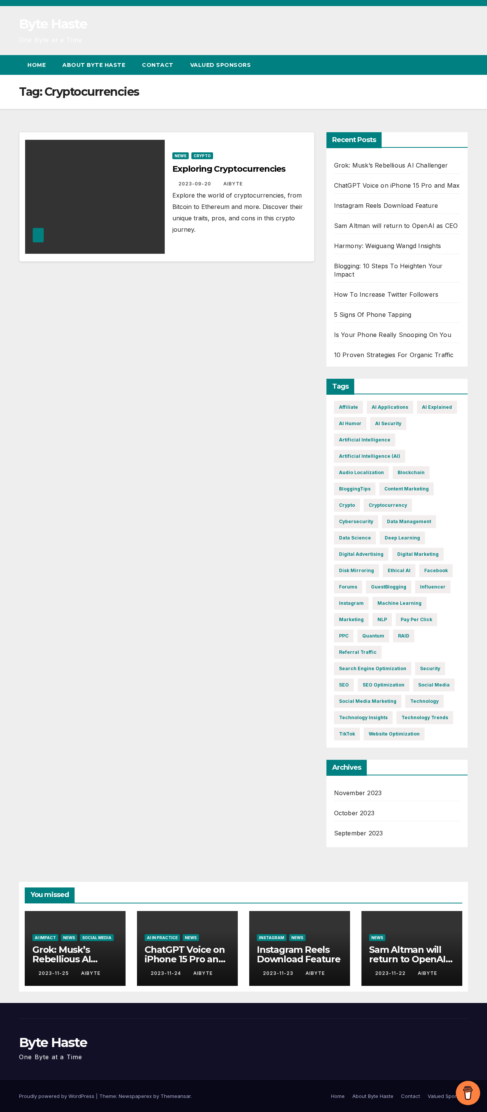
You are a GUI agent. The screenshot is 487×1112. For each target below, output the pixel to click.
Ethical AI (399, 570)
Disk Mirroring (356, 570)
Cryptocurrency (388, 505)
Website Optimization (394, 734)
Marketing (351, 619)
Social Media (434, 685)
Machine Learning (399, 603)
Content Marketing (406, 489)
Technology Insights (363, 717)
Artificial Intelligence (364, 440)
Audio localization (361, 472)
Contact (157, 65)
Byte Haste (53, 24)
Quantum (373, 636)
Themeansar (176, 1096)
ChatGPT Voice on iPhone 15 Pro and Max (397, 185)
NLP (382, 619)
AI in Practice (162, 937)
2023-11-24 (167, 973)
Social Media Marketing (367, 701)
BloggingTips (355, 489)
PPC (344, 636)
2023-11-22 (391, 973)
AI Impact (45, 937)
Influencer (433, 587)
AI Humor (350, 423)
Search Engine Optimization (372, 668)
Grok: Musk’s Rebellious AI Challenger (391, 165)
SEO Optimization (383, 685)
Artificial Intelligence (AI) (369, 456)
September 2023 (358, 833)
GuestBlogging (388, 587)
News (180, 155)
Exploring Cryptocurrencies (228, 169)
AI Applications (390, 407)
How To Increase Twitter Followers (386, 294)
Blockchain (411, 472)
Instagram (351, 603)
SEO (344, 685)
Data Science (355, 538)
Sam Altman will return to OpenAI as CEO (396, 225)
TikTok (347, 734)
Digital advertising (361, 554)
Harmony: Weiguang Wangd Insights (387, 246)
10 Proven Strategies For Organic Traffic (394, 355)
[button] (448, 65)
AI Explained (437, 407)
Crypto (202, 155)
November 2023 (358, 793)
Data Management (409, 521)
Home (36, 65)
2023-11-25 (54, 973)
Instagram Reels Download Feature (386, 205)
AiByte (233, 184)
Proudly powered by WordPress (57, 1096)
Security (430, 668)
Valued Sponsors (220, 65)
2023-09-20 (195, 184)
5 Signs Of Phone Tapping (373, 314)
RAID (403, 636)
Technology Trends (424, 717)
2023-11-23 (279, 973)
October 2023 (354, 813)
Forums (348, 587)
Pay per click (416, 619)
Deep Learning (402, 538)
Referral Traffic (358, 652)
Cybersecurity (356, 521)
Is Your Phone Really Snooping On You (392, 335)
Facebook (436, 570)
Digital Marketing (418, 554)
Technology (424, 701)
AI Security (388, 423)
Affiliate (348, 407)
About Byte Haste (93, 65)
